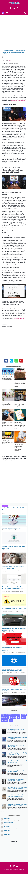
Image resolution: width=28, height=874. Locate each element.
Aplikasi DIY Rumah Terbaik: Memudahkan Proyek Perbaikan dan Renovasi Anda (16, 795)
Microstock (13, 717)
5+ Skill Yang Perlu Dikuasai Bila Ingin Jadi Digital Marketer (7, 442)
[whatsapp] (16, 361)
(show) (9, 60)
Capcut (18, 714)
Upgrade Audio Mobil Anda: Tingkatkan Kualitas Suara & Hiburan (15, 730)
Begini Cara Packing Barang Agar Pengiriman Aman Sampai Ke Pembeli (20, 384)
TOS (23, 869)
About (4, 869)
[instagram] (17, 8)
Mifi (18, 717)
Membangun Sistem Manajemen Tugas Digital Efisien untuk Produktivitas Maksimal (17, 787)
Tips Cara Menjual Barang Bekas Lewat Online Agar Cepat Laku (7, 404)
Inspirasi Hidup (4, 717)
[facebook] (10, 8)
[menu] (7, 13)
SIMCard (24, 717)
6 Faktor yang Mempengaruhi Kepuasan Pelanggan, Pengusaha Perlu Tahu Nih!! (19, 425)
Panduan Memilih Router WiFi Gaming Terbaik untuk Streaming (17, 737)
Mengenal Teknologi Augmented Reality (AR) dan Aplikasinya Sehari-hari (17, 753)
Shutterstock (4, 720)
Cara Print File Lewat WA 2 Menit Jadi (11, 528)
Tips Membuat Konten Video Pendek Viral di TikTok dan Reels (16, 745)
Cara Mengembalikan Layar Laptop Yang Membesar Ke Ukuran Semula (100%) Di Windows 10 (12, 649)
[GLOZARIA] (14, 3)
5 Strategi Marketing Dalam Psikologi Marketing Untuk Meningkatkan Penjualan (19, 447)
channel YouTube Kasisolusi (18, 100)
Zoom (10, 720)
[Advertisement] (14, 31)
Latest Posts (2, 811)
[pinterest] (21, 361)
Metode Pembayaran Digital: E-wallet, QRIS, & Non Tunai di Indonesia (17, 770)
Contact (11, 869)
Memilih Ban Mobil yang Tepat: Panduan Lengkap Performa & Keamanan (15, 780)
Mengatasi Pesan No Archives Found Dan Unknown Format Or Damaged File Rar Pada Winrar (12, 588)
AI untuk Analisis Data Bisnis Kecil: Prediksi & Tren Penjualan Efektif (17, 761)
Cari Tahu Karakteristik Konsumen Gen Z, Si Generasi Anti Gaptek (7, 378)
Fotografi (24, 714)
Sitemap (7, 869)
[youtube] (14, 8)
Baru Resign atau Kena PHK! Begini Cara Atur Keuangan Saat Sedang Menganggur (7, 424)
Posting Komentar (16, 56)
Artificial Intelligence (9, 714)
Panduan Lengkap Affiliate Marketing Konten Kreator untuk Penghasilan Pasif (17, 804)
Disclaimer (20, 869)
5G (2, 714)
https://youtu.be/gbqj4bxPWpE (19, 318)
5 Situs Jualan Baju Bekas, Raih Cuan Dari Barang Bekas (19, 404)
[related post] (8, 371)
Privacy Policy (16, 869)
